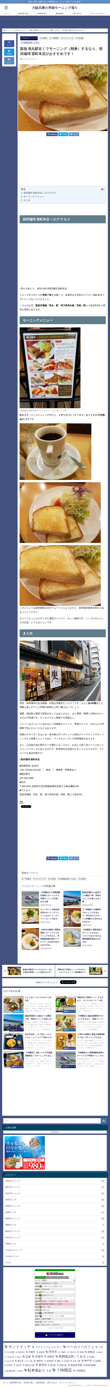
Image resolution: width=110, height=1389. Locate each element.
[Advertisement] (63, 163)
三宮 (100, 1347)
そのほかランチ (54, 1256)
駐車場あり (36, 1370)
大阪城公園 (10, 1357)
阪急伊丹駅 (76, 1365)
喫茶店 (91, 1352)
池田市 (39, 1361)
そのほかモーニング (29, 38)
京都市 (44, 38)
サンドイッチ (68, 38)
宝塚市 (39, 1356)
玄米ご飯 (76, 1361)
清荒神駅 (49, 1361)
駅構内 (21, 1371)
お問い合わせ (76, 13)
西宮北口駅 (29, 1365)
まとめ (26, 200)
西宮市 (43, 1365)
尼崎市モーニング (54, 1219)
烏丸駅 (80, 38)
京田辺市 (21, 1352)
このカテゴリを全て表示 (55, 1328)
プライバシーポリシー (98, 13)
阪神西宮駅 (11, 1371)
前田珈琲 (88, 295)
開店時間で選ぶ (23, 13)
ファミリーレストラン (48, 1347)
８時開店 (80, 1370)
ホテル (54, 1263)
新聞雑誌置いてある (31, 43)
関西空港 (63, 1365)
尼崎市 (50, 1356)
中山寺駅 (10, 1352)
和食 (82, 1352)
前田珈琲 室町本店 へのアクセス (39, 193)
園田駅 (100, 1352)
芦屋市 (9, 1365)
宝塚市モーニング (54, 1206)
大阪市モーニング (54, 1181)
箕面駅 (98, 1361)
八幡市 (63, 1352)
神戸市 (88, 1360)
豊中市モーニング (54, 1187)
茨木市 (19, 1365)
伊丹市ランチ (54, 1200)
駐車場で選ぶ (42, 13)
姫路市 (19, 1357)
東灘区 (91, 1357)
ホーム (7, 13)
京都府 (41, 1352)
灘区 (59, 1361)
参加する (71, 1331)
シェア (9, 45)
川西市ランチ (54, 1244)
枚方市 (20, 1361)
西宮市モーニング (54, 1231)
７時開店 (55, 38)
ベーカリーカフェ (80, 1347)
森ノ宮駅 (29, 1361)
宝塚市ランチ (54, 1212)
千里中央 (72, 1352)
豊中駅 (53, 1365)
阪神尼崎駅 (91, 1365)
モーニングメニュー (33, 196)
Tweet (9, 54)
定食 (28, 1356)
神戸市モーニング (54, 1238)
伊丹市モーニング (54, 1193)
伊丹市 (53, 1351)
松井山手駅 (10, 1361)
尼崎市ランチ (54, 1225)
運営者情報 (59, 13)
